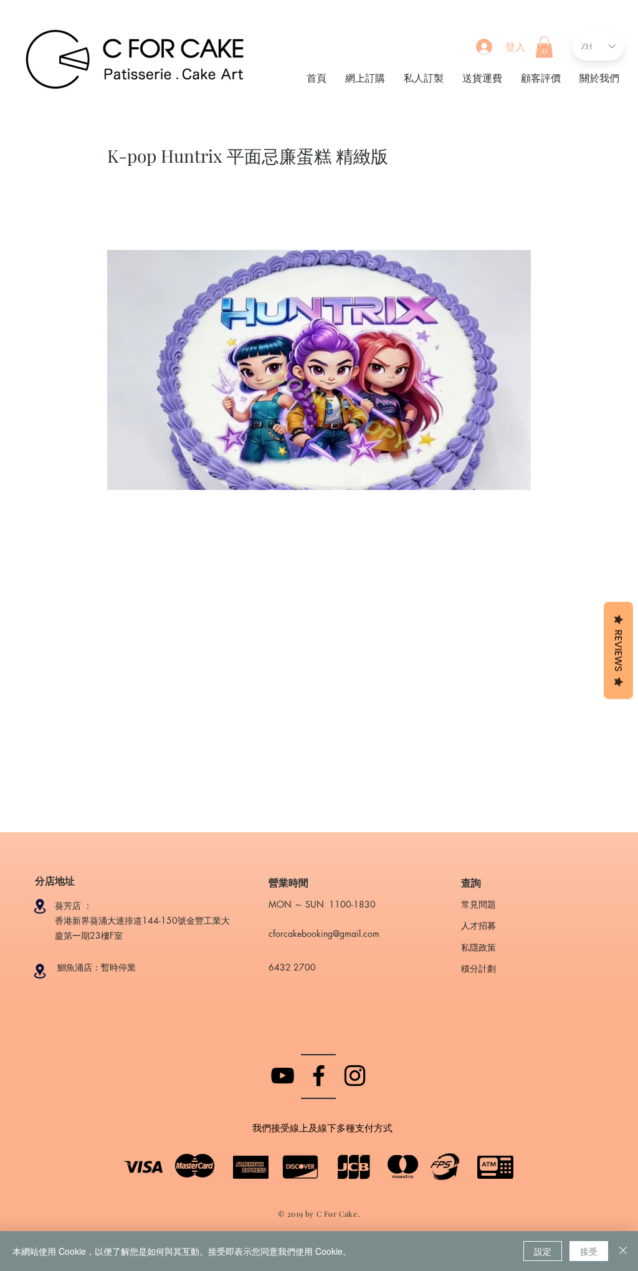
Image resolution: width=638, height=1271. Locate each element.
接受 (589, 1251)
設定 (542, 1251)
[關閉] (623, 1251)
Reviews (618, 650)
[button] (544, 47)
